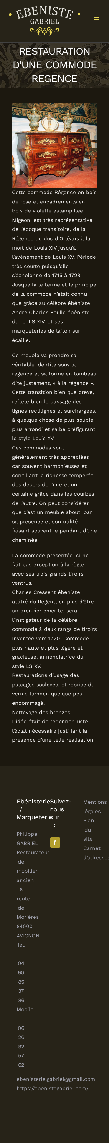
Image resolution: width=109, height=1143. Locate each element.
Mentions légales (87, 806)
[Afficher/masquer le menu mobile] (97, 19)
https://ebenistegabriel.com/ (52, 1088)
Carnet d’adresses (87, 852)
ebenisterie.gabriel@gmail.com (56, 1079)
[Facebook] (55, 842)
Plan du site (87, 829)
